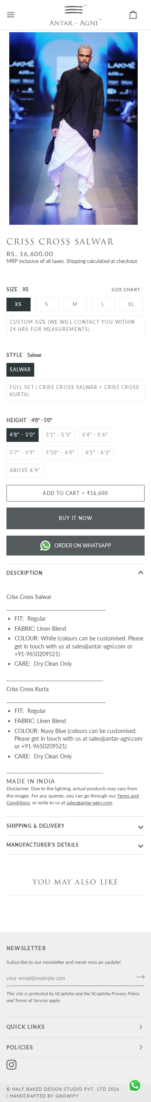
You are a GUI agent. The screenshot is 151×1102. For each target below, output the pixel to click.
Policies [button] (19, 1047)
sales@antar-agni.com (89, 802)
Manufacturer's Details (42, 845)
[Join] (138, 976)
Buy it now (75, 518)
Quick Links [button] (25, 1026)
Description (24, 573)
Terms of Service (31, 1000)
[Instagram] (11, 1065)
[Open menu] (16, 15)
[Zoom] (24, 210)
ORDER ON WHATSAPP (82, 545)
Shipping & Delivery (35, 826)
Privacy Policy (126, 993)
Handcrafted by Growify (44, 1095)
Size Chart (126, 289)
